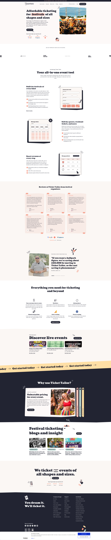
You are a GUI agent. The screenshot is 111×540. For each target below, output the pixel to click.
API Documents (67, 512)
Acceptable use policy (57, 508)
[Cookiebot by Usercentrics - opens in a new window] (25, 538)
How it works (42, 4)
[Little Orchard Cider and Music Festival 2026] (73, 344)
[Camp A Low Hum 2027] (37, 344)
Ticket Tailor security (57, 516)
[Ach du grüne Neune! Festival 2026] (55, 344)
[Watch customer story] (30, 274)
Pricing (57, 4)
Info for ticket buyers (57, 512)
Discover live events (79, 504)
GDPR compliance (56, 514)
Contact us (66, 498)
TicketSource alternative (80, 510)
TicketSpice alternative (80, 508)
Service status (67, 516)
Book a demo (66, 500)
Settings (32, 538)
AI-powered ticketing (79, 520)
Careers (54, 500)
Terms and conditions (57, 504)
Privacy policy (55, 506)
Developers (66, 510)
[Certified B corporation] (26, 530)
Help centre (66, 504)
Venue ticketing (78, 514)
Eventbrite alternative (80, 506)
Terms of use (55, 502)
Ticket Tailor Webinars (80, 498)
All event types (78, 502)
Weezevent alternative (80, 512)
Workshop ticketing (79, 516)
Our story (55, 498)
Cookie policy (55, 510)
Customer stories (33, 449)
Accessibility (66, 508)
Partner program (67, 506)
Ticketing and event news (80, 500)
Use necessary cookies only (84, 536)
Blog (65, 514)
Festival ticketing (79, 518)
